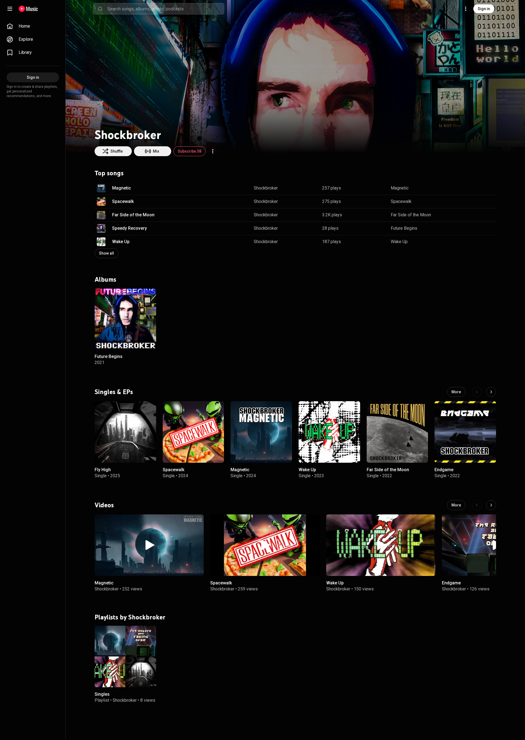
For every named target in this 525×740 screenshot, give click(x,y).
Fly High (103, 469)
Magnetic (121, 188)
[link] (32, 26)
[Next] (491, 391)
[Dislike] (475, 188)
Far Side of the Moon (133, 214)
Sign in (484, 9)
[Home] (28, 8)
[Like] (464, 188)
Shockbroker (266, 188)
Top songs (109, 173)
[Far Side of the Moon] (397, 432)
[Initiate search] (100, 8)
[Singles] (125, 656)
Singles (102, 694)
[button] (101, 188)
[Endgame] (465, 432)
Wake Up (121, 241)
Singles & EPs (114, 391)
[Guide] (10, 8)
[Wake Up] (329, 432)
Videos (104, 505)
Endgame (443, 469)
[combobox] (165, 8)
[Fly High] (125, 432)
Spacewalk (123, 201)
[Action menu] (213, 151)
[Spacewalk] (193, 432)
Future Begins (404, 228)
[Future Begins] (125, 318)
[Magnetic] (261, 432)
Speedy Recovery (129, 228)
